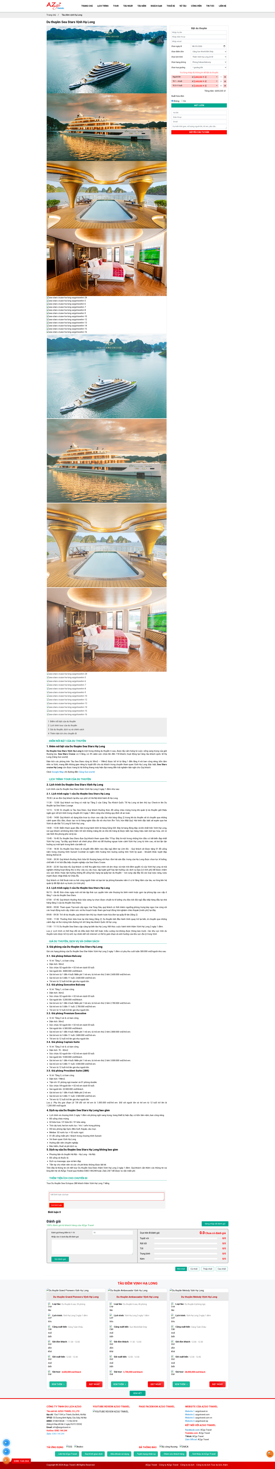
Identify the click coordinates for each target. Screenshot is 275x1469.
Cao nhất (222, 1269)
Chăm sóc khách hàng (174, 1454)
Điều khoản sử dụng (120, 1454)
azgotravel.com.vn (198, 1418)
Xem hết (137, 1393)
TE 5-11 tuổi (177, 85)
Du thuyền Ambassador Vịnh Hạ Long (137, 1296)
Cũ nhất (194, 1269)
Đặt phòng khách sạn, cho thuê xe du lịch (185, 1465)
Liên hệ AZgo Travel (67, 1454)
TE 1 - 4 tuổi (177, 81)
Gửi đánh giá (60, 1259)
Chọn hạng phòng (178, 62)
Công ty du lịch (119, 1465)
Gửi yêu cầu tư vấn (199, 132)
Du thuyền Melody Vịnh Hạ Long (199, 1296)
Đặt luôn (199, 105)
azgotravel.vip (196, 1421)
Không (176, 101)
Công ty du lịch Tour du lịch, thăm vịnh (146, 1465)
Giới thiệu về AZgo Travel (204, 1454)
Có (184, 101)
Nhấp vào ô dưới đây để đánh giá (65, 1237)
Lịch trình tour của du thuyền (62, 725)
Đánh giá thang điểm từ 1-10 (63, 1232)
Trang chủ (51, 15)
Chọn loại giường (178, 67)
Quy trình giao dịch (94, 1454)
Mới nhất (181, 1269)
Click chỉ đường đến (71, 772)
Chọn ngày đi (176, 46)
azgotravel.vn (196, 1411)
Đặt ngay (94, 1384)
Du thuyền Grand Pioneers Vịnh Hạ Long (76, 1296)
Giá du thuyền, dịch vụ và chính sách (66, 729)
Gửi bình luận (56, 1205)
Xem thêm (57, 1384)
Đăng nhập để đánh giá (215, 1224)
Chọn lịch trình (177, 57)
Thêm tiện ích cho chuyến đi (62, 733)
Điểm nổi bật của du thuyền (62, 721)
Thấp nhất (207, 1269)
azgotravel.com (197, 1414)
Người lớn (177, 77)
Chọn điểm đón (177, 51)
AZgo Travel (198, 1430)
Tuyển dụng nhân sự (146, 1454)
